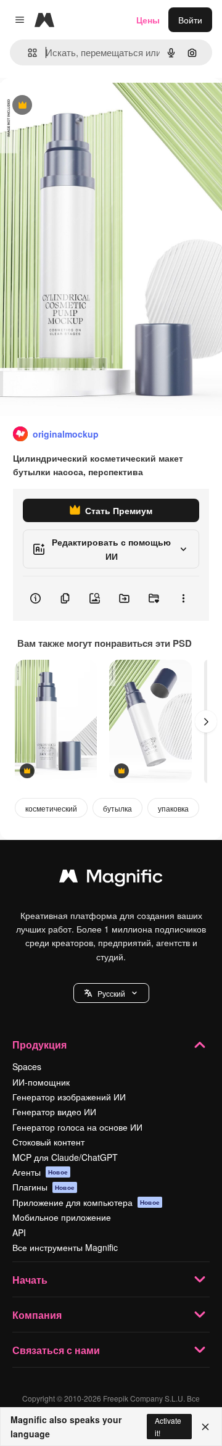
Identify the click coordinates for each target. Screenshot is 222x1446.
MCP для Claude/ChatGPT (65, 1157)
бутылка (117, 808)
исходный (83, 105)
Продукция (39, 1044)
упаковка (173, 808)
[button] (111, 993)
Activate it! (168, 1426)
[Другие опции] (183, 598)
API (19, 1232)
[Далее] (206, 721)
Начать (29, 1280)
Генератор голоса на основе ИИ (77, 1127)
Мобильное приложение (61, 1217)
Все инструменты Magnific (65, 1247)
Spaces (26, 1066)
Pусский (111, 993)
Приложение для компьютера (86, 1202)
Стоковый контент (48, 1142)
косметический (51, 808)
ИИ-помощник (41, 1082)
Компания (37, 1315)
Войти (190, 20)
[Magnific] (111, 879)
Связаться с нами (56, 1350)
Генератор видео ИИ (54, 1111)
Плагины (43, 1187)
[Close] (205, 1426)
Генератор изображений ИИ (69, 1097)
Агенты (40, 1172)
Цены (148, 20)
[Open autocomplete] (27, 52)
